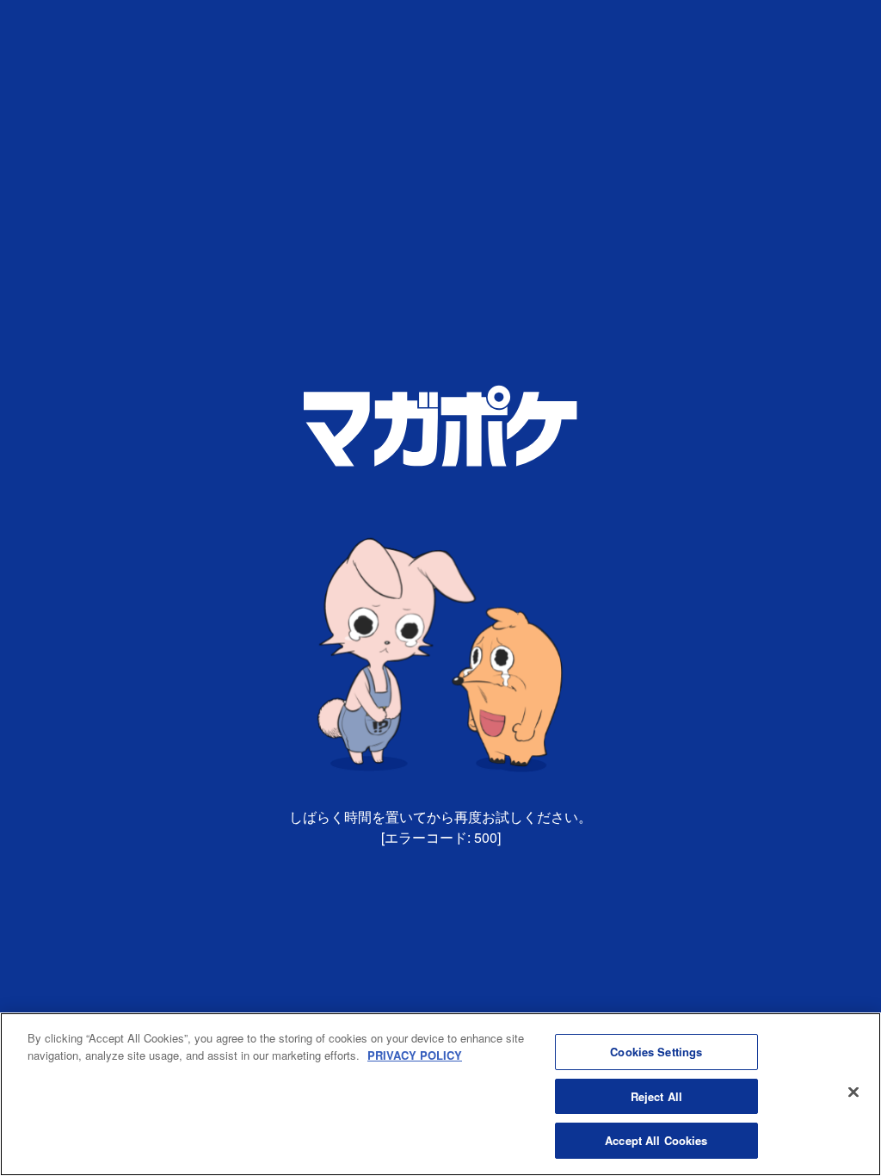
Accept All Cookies (656, 1140)
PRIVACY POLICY (414, 1055)
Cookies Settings (656, 1051)
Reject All (656, 1096)
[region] (440, 1094)
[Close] (853, 1092)
